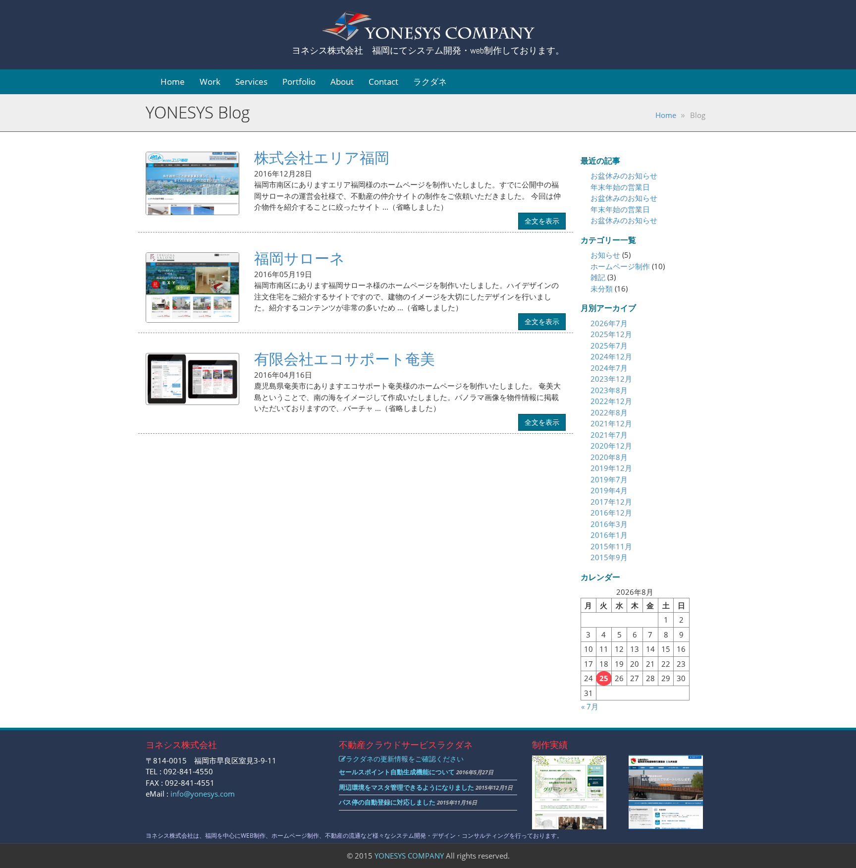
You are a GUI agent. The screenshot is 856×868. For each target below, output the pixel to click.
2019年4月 (609, 490)
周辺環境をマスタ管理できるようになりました (406, 787)
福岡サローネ (299, 258)
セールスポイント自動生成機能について (397, 771)
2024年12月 (611, 356)
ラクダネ (430, 81)
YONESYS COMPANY (409, 856)
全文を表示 (542, 221)
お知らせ (605, 255)
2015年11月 (611, 546)
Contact (383, 81)
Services (251, 81)
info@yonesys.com (202, 794)
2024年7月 (609, 368)
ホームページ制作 (620, 266)
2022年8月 (609, 412)
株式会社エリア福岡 (321, 157)
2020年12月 (611, 446)
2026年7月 (609, 323)
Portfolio (299, 81)
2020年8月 (609, 457)
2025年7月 (609, 345)
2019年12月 (611, 468)
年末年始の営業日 (620, 187)
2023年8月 (609, 390)
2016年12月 (611, 513)
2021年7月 (609, 435)
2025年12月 (611, 334)
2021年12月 (611, 423)
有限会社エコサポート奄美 (344, 358)
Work (210, 81)
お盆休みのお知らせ (623, 175)
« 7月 (589, 706)
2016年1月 (609, 535)
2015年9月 (609, 557)
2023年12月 (611, 379)
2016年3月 (609, 524)
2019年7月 (609, 479)
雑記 (597, 277)
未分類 (601, 288)
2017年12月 (611, 502)
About (342, 81)
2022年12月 (611, 401)
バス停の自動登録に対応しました (387, 802)
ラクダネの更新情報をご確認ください (405, 758)
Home (172, 81)
